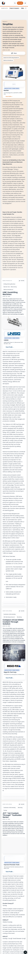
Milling (22, 8)
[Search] (14, 3)
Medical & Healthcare (8, 60)
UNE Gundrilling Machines (10, 293)
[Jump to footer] (25, 952)
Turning (5, 810)
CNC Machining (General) (9, 617)
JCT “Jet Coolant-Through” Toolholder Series (12, 815)
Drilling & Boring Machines (9, 284)
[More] (26, 8)
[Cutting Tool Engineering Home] (3, 3)
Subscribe (20, 3)
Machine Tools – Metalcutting (10, 286)
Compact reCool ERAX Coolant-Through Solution (13, 622)
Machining (19, 617)
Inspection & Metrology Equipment (11, 57)
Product (5, 21)
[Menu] (25, 3)
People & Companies (14, 8)
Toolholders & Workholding (10, 614)
